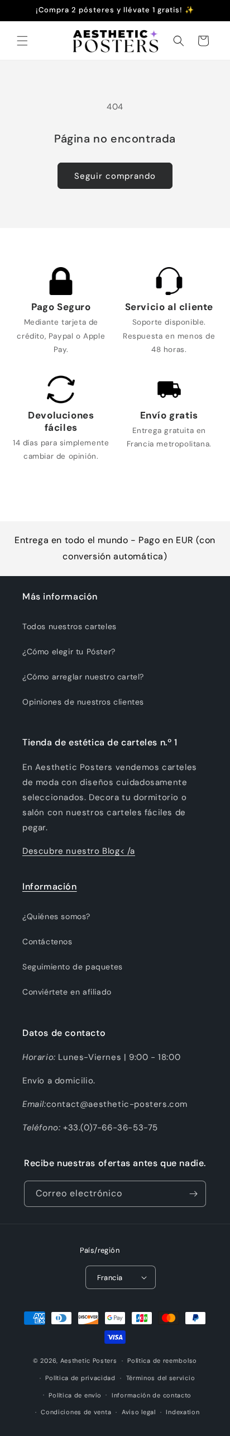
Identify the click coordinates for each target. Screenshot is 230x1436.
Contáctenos (47, 941)
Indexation (182, 1412)
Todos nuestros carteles (69, 626)
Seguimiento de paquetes (72, 967)
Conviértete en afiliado (67, 992)
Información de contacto (151, 1395)
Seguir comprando (115, 176)
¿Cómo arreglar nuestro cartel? (83, 677)
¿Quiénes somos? (56, 916)
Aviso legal (139, 1412)
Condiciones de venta (76, 1412)
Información (49, 886)
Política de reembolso (162, 1360)
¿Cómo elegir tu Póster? (69, 651)
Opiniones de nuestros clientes (83, 702)
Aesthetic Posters (88, 1360)
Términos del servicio (160, 1378)
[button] (22, 40)
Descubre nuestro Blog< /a (78, 851)
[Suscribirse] (193, 1194)
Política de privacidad (80, 1378)
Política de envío (75, 1395)
